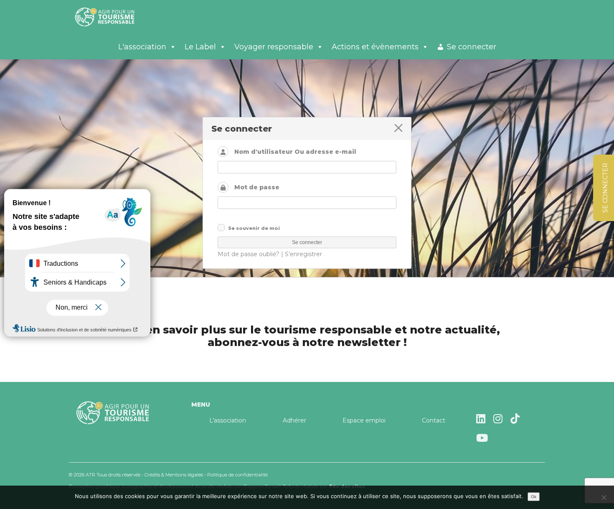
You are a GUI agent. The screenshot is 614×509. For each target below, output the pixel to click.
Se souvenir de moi (254, 228)
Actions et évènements (375, 46)
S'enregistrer (303, 254)
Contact (433, 420)
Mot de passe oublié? (248, 254)
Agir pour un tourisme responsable (115, 16)
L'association (142, 46)
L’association (227, 420)
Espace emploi (364, 420)
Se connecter (471, 46)
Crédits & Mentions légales (174, 475)
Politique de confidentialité (237, 475)
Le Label (200, 46)
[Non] (603, 497)
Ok (533, 496)
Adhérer (294, 420)
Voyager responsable (273, 46)
